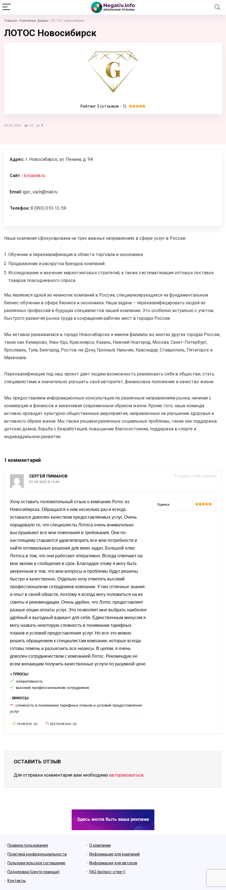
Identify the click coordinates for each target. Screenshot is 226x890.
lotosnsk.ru (34, 175)
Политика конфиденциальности (37, 854)
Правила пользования (27, 845)
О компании (100, 845)
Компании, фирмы (34, 21)
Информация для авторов (113, 863)
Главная (10, 21)
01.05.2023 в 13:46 (44, 482)
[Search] (217, 7)
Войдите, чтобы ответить (196, 476)
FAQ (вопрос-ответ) (107, 872)
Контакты (16, 880)
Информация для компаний (114, 854)
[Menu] (6, 7)
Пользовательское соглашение (36, 863)
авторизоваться (126, 775)
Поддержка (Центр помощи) (33, 872)
